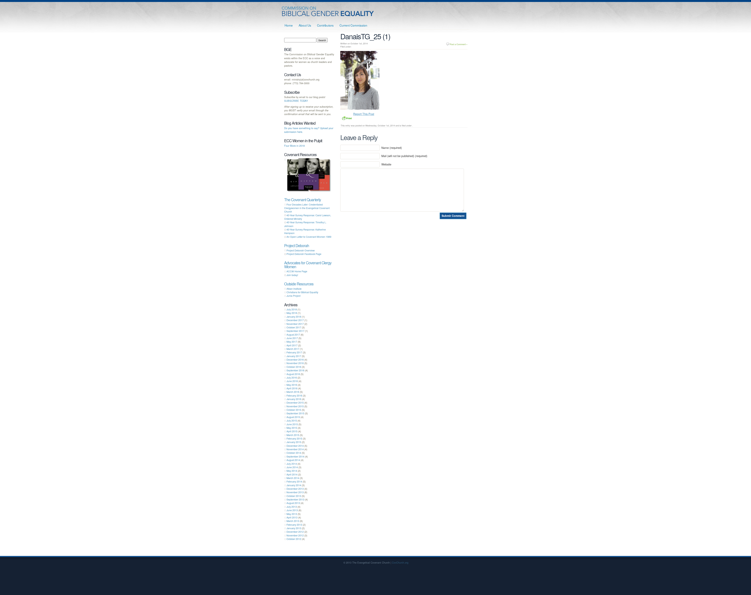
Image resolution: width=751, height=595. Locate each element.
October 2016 (294, 366)
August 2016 (293, 374)
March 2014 (293, 478)
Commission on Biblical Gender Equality (328, 11)
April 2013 (292, 517)
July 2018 (292, 309)
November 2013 (295, 492)
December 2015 (295, 402)
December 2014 (295, 445)
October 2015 (294, 409)
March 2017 (293, 348)
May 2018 (292, 312)
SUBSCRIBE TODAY (296, 101)
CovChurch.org (400, 562)
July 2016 (292, 377)
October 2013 (294, 496)
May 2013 (292, 513)
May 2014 (292, 470)
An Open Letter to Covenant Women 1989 (309, 236)
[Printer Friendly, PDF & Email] (346, 118)
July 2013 (292, 506)
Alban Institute (294, 288)
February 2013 (294, 524)
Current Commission (353, 25)
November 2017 (295, 323)
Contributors (325, 25)
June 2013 (292, 510)
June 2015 (292, 424)
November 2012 (295, 535)
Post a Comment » (458, 44)
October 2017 (294, 327)
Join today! (292, 275)
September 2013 (295, 499)
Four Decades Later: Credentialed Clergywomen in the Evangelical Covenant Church (307, 208)
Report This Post (363, 114)
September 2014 (295, 456)
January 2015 (294, 442)
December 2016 (295, 359)
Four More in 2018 (294, 145)
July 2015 (292, 420)
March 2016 (293, 391)
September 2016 (295, 370)
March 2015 (293, 435)
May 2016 (292, 384)
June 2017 (292, 338)
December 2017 (295, 320)
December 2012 (295, 531)
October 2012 (294, 539)
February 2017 (294, 352)
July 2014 (292, 463)
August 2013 (293, 503)
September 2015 (295, 413)
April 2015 (292, 431)
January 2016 (294, 399)
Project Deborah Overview (301, 250)
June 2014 (292, 467)
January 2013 (294, 528)
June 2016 (292, 381)
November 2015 (295, 406)
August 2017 (293, 334)
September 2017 (295, 330)
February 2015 (294, 438)
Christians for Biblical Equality (302, 292)
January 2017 (294, 356)
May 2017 (292, 341)
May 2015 (292, 427)
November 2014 (295, 449)
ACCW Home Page (297, 271)
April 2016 (292, 388)
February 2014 (294, 481)
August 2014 (293, 460)
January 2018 (294, 316)
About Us (305, 25)
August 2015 (293, 417)
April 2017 (292, 345)
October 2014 (294, 452)
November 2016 (295, 363)
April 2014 (292, 474)
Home (289, 25)
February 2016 (294, 395)
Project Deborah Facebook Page (304, 254)
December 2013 (295, 488)
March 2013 (293, 521)
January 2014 (294, 485)
